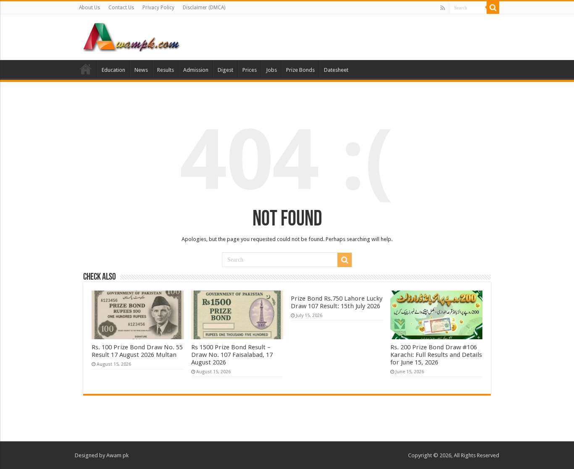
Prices (249, 70)
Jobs (271, 70)
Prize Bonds (300, 70)
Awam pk (117, 455)
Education (113, 70)
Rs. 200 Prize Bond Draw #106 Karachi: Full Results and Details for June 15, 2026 (436, 354)
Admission (195, 70)
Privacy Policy (158, 7)
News (141, 70)
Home (86, 69)
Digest (225, 70)
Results (165, 70)
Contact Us (121, 7)
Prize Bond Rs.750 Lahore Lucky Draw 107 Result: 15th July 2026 (336, 302)
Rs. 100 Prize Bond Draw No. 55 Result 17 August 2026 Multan (137, 351)
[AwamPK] (131, 36)
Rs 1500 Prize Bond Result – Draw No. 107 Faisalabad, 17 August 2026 (232, 354)
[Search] (493, 7)
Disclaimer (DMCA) (204, 7)
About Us (89, 7)
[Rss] (443, 8)
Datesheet (336, 70)
